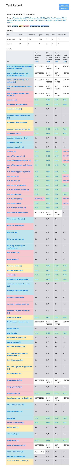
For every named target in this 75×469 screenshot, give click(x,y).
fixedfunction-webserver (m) (17, 322)
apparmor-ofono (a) (14, 142)
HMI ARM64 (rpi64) (50, 20)
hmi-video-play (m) (14, 373)
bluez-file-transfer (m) (15, 226)
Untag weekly (64, 8)
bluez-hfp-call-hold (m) (15, 239)
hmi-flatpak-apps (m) (15, 360)
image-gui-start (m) (14, 387)
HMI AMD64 (39, 20)
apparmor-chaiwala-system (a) (18, 129)
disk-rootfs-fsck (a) (14, 317)
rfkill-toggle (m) (13, 434)
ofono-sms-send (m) (14, 411)
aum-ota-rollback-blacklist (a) (18, 190)
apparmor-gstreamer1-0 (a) (17, 138)
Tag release (64, 5)
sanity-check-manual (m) (16, 445)
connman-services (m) (15, 297)
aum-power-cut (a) (14, 203)
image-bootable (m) (14, 380)
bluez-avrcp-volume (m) (16, 219)
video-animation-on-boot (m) (18, 461)
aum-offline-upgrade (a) (16, 156)
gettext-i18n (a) (13, 328)
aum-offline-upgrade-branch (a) (19, 160)
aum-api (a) (11, 151)
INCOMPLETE (67, 151)
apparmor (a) (12, 100)
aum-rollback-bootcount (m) (17, 212)
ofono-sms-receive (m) (15, 405)
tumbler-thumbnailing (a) (16, 456)
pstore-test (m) (13, 427)
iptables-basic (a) (13, 393)
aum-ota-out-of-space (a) (16, 185)
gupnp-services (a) (14, 342)
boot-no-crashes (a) (14, 266)
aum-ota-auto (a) (13, 181)
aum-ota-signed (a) (14, 194)
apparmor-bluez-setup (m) (17, 122)
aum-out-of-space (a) (15, 199)
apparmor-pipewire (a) (15, 147)
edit (36, 62)
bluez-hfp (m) (12, 232)
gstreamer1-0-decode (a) (16, 337)
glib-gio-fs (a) (12, 333)
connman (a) (11, 275)
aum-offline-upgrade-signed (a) (18, 172)
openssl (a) (11, 418)
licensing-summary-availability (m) (19, 398)
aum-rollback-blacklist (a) (16, 208)
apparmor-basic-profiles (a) (17, 104)
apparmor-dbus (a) (14, 133)
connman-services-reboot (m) (18, 304)
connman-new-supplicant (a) (17, 279)
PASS (36, 100)
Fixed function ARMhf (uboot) (23, 20)
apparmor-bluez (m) (14, 109)
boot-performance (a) (15, 270)
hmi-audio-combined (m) (16, 346)
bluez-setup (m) (13, 259)
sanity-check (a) (13, 440)
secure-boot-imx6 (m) (15, 452)
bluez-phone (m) (13, 252)
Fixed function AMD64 (21, 18)
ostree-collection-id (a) (15, 423)
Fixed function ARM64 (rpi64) (39, 18)
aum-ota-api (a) (13, 176)
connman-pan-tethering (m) (17, 290)
